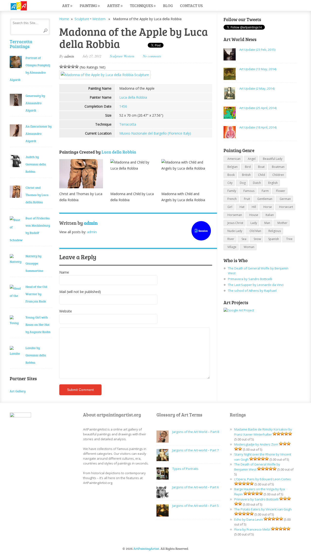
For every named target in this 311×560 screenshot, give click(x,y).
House (253, 215)
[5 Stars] (77, 67)
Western (98, 19)
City (230, 183)
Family (231, 191)
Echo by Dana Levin (248, 519)
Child (261, 175)
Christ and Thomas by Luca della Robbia (37, 194)
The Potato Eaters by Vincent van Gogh (263, 509)
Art (67, 5)
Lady (254, 223)
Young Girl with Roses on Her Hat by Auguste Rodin (38, 324)
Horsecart (286, 207)
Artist (115, 5)
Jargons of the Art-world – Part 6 (195, 487)
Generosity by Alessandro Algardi (35, 103)
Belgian (232, 167)
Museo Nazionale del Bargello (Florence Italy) (155, 133)
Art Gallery (18, 391)
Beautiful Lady (272, 159)
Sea (244, 239)
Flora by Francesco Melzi (252, 529)
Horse (267, 207)
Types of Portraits (185, 468)
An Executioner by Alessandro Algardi (39, 133)
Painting (90, 5)
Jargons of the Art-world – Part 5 (195, 505)
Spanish (273, 239)
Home (64, 19)
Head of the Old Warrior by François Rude (36, 293)
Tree (289, 239)
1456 (123, 106)
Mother (282, 223)
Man (267, 223)
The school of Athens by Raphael (252, 290)
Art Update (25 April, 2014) (257, 108)
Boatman (278, 167)
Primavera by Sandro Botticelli (250, 279)
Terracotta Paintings (21, 43)
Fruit (247, 199)
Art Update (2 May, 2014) (257, 88)
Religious (274, 231)
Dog (243, 183)
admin (69, 56)
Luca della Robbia (133, 97)
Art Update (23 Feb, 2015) (257, 49)
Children (278, 175)
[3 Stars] (69, 67)
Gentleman (264, 199)
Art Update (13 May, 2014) (257, 69)
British (246, 175)
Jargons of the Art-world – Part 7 (195, 450)
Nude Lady (234, 231)
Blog (168, 5)
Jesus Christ (235, 223)
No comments (152, 56)
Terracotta (127, 124)
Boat (261, 167)
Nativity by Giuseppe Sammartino (34, 263)
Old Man (255, 231)
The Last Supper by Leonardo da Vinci (256, 285)
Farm (265, 191)
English (273, 183)
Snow (257, 239)
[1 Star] (61, 67)
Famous (248, 191)
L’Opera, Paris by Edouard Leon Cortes (262, 479)
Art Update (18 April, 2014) (257, 127)
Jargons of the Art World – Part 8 (195, 432)
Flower (280, 191)
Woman (249, 247)
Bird (248, 167)
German (285, 199)
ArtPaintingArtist (28, 6)
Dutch (257, 183)
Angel (252, 159)
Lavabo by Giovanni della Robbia (36, 355)
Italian (270, 215)
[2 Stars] (65, 67)
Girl (229, 207)
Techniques (143, 5)
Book (231, 175)
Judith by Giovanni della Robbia (36, 164)
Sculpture (82, 19)
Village (231, 247)
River (230, 239)
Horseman (234, 215)
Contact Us (191, 5)
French (232, 199)
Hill (254, 207)
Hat (242, 207)
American (234, 159)
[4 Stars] (73, 67)
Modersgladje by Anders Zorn (256, 444)
